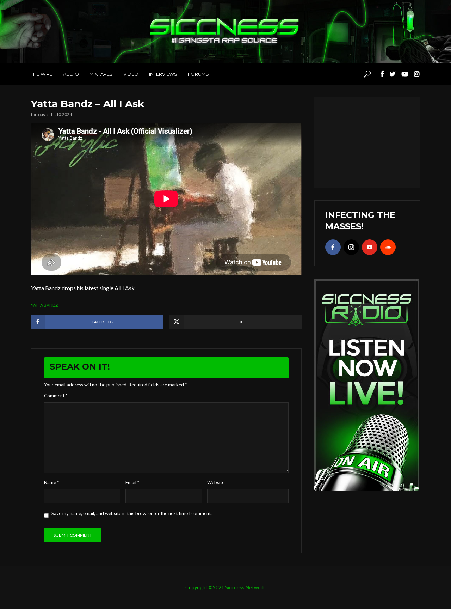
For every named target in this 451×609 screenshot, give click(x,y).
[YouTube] (369, 247)
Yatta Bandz (44, 305)
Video (130, 74)
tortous (38, 114)
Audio (71, 74)
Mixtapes (101, 74)
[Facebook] (333, 247)
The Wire (41, 74)
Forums (198, 74)
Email (132, 482)
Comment (55, 395)
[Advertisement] (367, 141)
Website (215, 482)
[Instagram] (351, 247)
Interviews (163, 74)
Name (51, 482)
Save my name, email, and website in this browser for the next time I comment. (131, 513)
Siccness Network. (245, 587)
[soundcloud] (388, 247)
